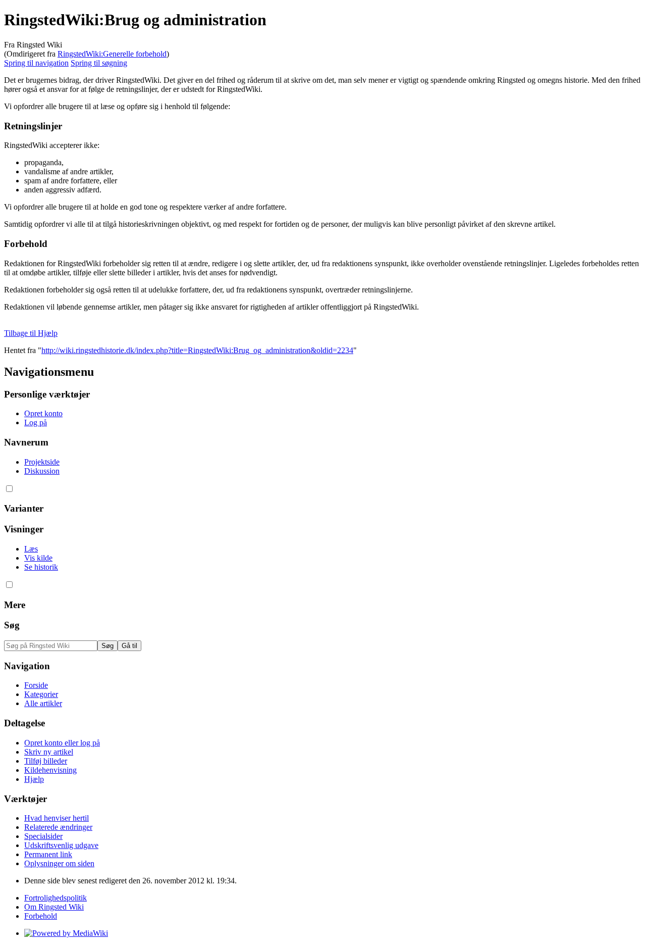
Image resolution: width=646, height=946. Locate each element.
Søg (12, 625)
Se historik (41, 567)
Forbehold (40, 916)
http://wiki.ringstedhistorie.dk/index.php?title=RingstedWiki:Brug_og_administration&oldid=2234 (197, 350)
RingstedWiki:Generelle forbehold (112, 53)
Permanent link (48, 854)
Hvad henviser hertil (56, 818)
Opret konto (43, 413)
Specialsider (43, 836)
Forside (36, 685)
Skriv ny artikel (48, 752)
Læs (31, 548)
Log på (35, 422)
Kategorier (41, 694)
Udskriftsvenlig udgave (61, 845)
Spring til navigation (36, 63)
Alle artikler (43, 703)
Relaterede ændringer (58, 827)
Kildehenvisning (50, 770)
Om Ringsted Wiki (54, 907)
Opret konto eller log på (62, 742)
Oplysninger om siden (59, 863)
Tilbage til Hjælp (31, 333)
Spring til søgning (99, 63)
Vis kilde (38, 558)
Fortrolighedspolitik (55, 897)
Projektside (42, 462)
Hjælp (34, 779)
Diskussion (42, 471)
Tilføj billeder (45, 761)
